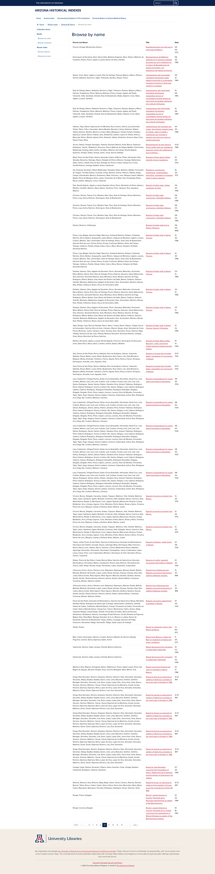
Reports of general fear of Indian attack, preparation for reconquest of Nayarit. (159, 356)
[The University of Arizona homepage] (50, 3)
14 (122, 825)
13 (117, 825)
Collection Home (43, 29)
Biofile (39, 34)
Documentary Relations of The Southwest (73, 18)
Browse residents (44, 43)
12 (113, 825)
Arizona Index (49, 18)
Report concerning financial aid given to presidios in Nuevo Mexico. (158, 669)
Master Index (53, 24)
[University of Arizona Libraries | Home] (58, 838)
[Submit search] (175, 3)
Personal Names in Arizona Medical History (109, 18)
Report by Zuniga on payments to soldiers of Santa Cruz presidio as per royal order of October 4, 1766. (159, 679)
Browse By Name (68, 24)
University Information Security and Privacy (107, 863)
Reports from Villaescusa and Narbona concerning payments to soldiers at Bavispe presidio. (159, 573)
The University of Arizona (125, 866)
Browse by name (44, 38)
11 (108, 825)
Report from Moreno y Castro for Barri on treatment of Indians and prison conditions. (158, 640)
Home (38, 18)
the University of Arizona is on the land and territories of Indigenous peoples (87, 851)
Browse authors (44, 52)
